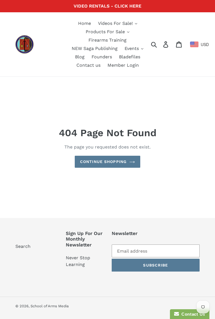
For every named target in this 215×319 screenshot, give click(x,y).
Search (23, 246)
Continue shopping (103, 161)
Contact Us (192, 314)
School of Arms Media (50, 306)
